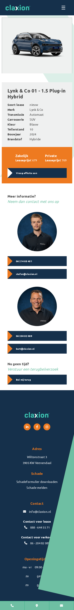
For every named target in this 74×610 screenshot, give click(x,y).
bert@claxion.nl (25, 348)
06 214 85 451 (24, 261)
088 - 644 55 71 (40, 527)
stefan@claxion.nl (26, 273)
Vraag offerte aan (26, 173)
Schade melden (36, 487)
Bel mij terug (23, 379)
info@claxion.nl (40, 511)
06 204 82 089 (24, 335)
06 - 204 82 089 (40, 543)
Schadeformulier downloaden (37, 481)
